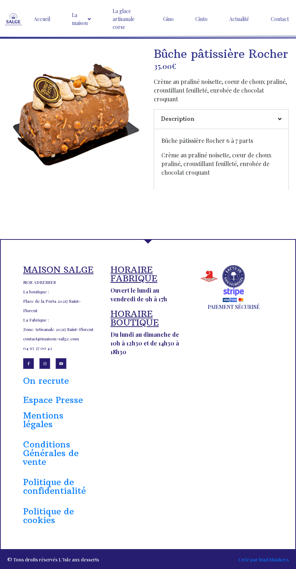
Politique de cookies (48, 515)
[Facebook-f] (28, 363)
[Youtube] (61, 363)
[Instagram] (44, 363)
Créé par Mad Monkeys (264, 559)
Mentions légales (43, 419)
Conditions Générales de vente (51, 453)
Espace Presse (53, 399)
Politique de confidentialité (54, 486)
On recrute (46, 380)
